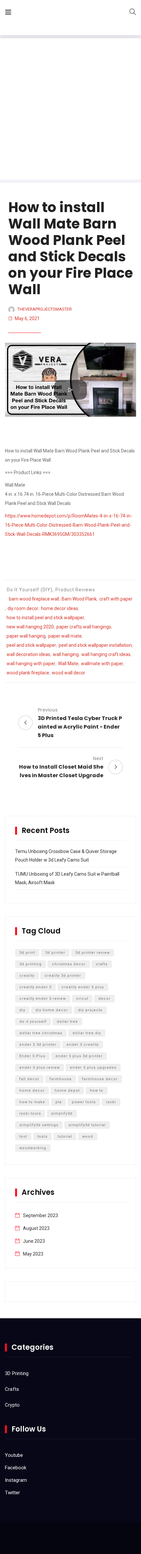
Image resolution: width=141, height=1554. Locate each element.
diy (22, 1010)
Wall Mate (68, 663)
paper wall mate (65, 636)
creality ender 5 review (42, 998)
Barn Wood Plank (79, 599)
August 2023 (36, 1228)
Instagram (16, 1480)
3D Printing (17, 1373)
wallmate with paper (102, 663)
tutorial (65, 1136)
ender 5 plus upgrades (93, 1067)
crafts (102, 964)
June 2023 (34, 1241)
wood (87, 1136)
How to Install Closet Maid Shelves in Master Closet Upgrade (61, 767)
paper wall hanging (26, 636)
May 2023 (33, 1254)
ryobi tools (30, 1113)
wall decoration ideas (28, 654)
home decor (32, 1090)
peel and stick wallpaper (31, 645)
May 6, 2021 (27, 318)
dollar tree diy (86, 1033)
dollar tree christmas (40, 1033)
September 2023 (40, 1215)
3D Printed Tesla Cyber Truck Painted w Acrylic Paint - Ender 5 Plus (80, 723)
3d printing (30, 964)
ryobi (111, 1102)
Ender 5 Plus (32, 1056)
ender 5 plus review (39, 1067)
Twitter (12, 1493)
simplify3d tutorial (87, 1125)
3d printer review (92, 953)
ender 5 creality (83, 1044)
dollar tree (67, 1021)
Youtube (14, 1455)
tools (42, 1136)
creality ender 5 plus (83, 987)
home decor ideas (59, 608)
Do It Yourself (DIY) (29, 589)
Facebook (15, 1468)
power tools (84, 1102)
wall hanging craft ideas (106, 654)
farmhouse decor (100, 1079)
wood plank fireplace (28, 672)
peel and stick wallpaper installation (95, 645)
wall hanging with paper (31, 663)
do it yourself (33, 1021)
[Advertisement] (70, 109)
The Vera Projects (53, 13)
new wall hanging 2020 (30, 626)
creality (26, 976)
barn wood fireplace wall (34, 599)
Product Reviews (75, 589)
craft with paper (115, 599)
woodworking (32, 1148)
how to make (32, 1102)
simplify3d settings (38, 1125)
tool (23, 1136)
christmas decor (69, 964)
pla (58, 1102)
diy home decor (51, 1010)
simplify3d (61, 1113)
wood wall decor (68, 672)
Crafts (12, 1389)
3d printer (55, 953)
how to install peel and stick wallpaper (45, 617)
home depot (67, 1090)
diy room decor (23, 608)
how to (96, 1090)
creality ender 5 (35, 987)
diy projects (90, 1010)
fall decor (29, 1079)
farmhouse (61, 1079)
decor (104, 998)
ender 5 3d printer (37, 1044)
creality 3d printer (63, 976)
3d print (27, 953)
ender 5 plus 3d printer (79, 1056)
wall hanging (66, 654)
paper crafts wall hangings (83, 626)
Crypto (12, 1405)
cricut (82, 998)
